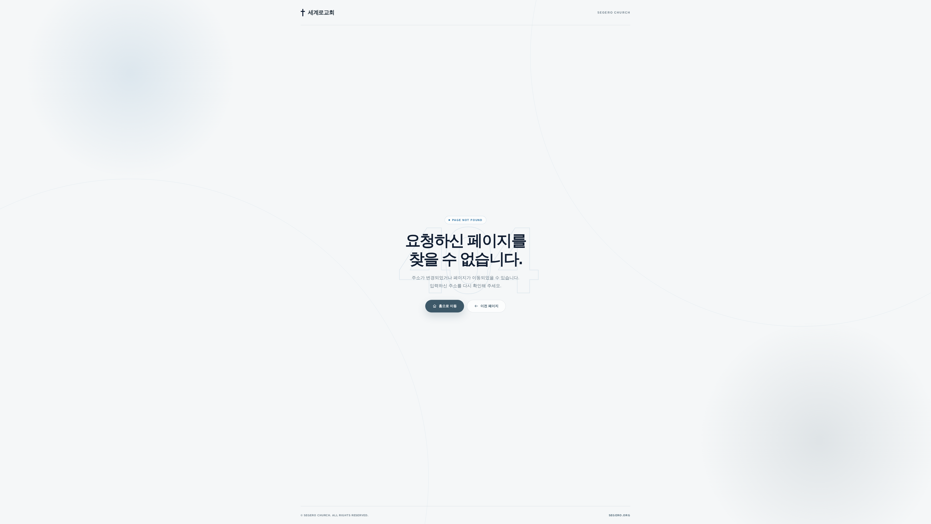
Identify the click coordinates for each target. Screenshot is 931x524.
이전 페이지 (489, 306)
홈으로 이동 (448, 306)
